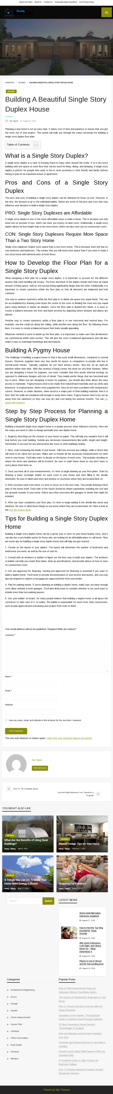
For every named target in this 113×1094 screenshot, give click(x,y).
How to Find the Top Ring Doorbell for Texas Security (91, 931)
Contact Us (48, 2)
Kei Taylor (14, 121)
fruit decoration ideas (20, 510)
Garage (14, 1003)
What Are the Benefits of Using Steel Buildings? (26, 842)
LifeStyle (15, 1031)
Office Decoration (19, 1038)
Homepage (9, 82)
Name (8, 676)
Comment (10, 635)
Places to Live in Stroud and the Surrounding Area (91, 962)
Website (9, 704)
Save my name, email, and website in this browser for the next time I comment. (45, 720)
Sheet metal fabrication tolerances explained (90, 914)
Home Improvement (20, 1017)
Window (14, 1058)
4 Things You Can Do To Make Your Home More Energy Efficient (25, 881)
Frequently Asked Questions (66, 2)
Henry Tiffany (10, 849)
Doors (14, 997)
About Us (38, 2)
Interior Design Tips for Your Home (79, 843)
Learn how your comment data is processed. (69, 738)
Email (8, 690)
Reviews (21, 82)
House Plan (16, 1024)
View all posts (39, 768)
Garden (14, 1010)
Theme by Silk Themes (56, 1089)
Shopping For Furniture (72, 883)
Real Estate (16, 1045)
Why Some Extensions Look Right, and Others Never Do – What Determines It (90, 947)
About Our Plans (25, 2)
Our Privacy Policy (86, 2)
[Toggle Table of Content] (34, 145)
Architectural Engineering (23, 990)
